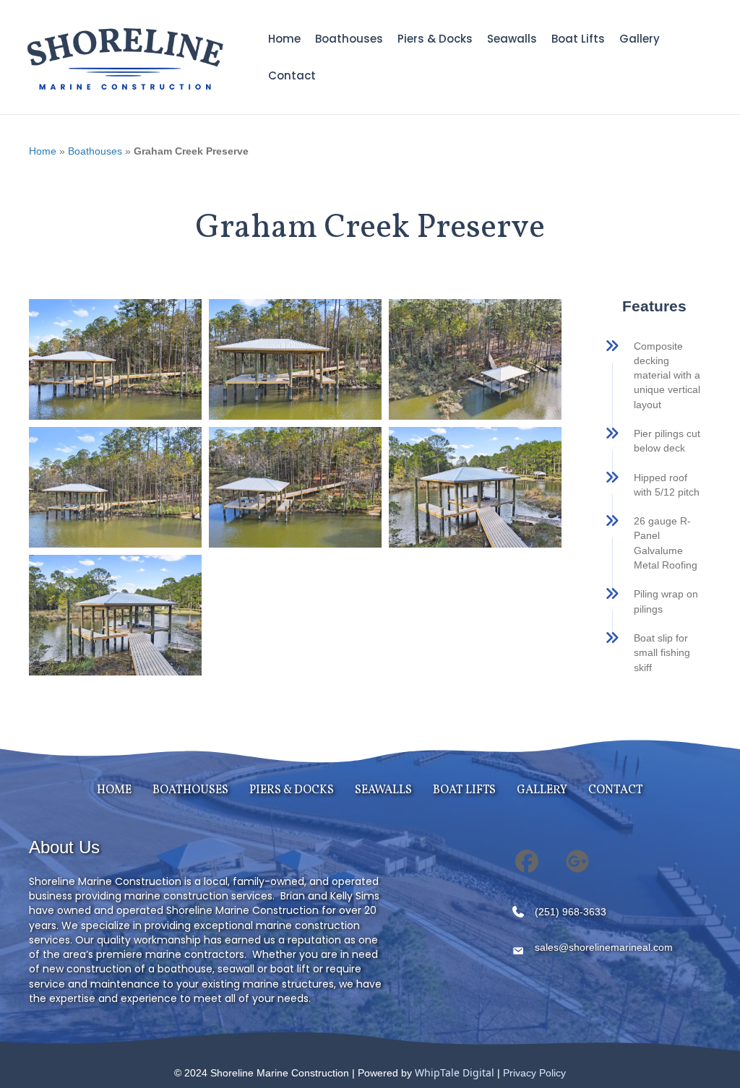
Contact (292, 75)
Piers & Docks (435, 38)
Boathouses (349, 38)
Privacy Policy (534, 1073)
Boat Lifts (578, 38)
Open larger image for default (115, 359)
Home (284, 38)
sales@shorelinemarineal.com (604, 947)
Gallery (639, 38)
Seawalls (512, 38)
